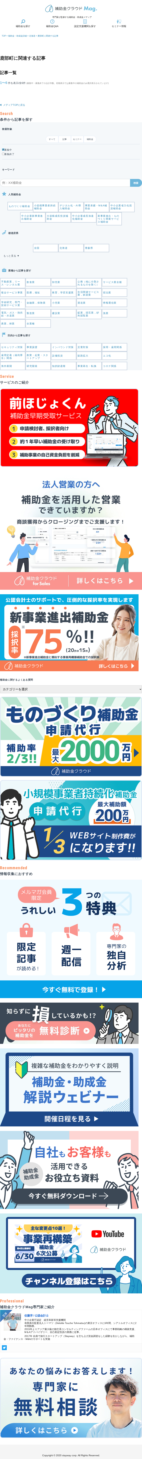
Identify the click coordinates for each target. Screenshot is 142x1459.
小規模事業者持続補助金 (45, 207)
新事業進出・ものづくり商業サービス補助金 (108, 218)
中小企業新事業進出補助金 (32, 217)
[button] (136, 183)
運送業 (82, 302)
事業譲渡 (32, 347)
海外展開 (6, 366)
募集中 (8, 149)
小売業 (56, 302)
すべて (52, 139)
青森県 (89, 248)
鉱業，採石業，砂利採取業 (88, 314)
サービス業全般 (112, 282)
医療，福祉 (33, 292)
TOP (4, 36)
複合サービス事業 (12, 292)
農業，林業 (8, 323)
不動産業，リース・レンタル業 (10, 283)
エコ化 (107, 355)
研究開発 (32, 366)
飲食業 (31, 282)
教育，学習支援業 (63, 292)
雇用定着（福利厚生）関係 (12, 356)
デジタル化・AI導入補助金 (70, 207)
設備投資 (57, 355)
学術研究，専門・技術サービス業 (12, 304)
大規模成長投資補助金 (57, 217)
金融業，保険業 (36, 302)
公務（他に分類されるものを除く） (88, 283)
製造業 (31, 313)
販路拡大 (83, 355)
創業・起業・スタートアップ (37, 356)
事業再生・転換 (87, 366)
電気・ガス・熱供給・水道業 (12, 314)
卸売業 (56, 282)
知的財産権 (59, 366)
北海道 (64, 248)
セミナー (77, 139)
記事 (65, 139)
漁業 (105, 313)
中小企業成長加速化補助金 (83, 217)
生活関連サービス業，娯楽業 (88, 293)
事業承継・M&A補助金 (96, 207)
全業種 (31, 323)
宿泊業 (107, 292)
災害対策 (83, 347)
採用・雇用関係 (112, 347)
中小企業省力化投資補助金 (121, 207)
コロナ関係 (110, 366)
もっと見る (9, 255)
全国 (36, 248)
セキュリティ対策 (12, 347)
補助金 (90, 139)
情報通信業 (110, 302)
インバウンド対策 (63, 347)
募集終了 (9, 154)
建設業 (56, 313)
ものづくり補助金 (19, 206)
